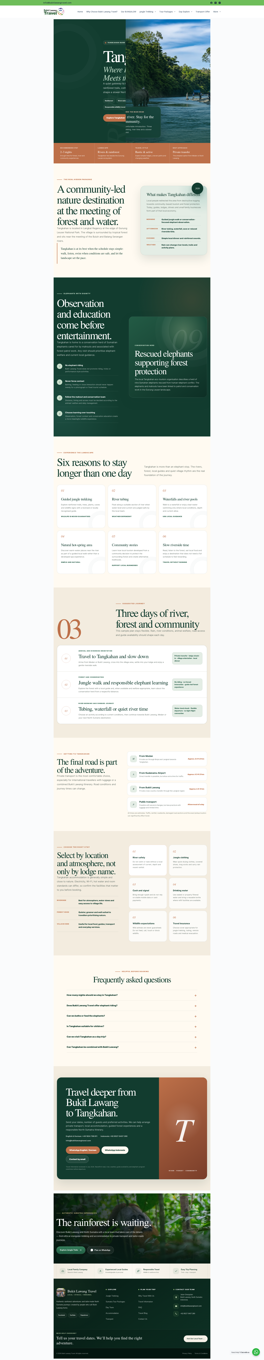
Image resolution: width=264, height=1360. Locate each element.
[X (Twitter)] (216, 3)
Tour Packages (166, 11)
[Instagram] (220, 3)
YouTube (72, 1315)
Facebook (61, 1315)
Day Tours (110, 1307)
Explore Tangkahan (116, 118)
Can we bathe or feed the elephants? (86, 1016)
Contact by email (77, 1159)
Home (80, 11)
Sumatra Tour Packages (115, 1302)
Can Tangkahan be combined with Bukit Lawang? (93, 1047)
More (215, 11)
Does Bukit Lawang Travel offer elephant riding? (92, 1005)
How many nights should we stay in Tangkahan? (92, 995)
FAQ (140, 1307)
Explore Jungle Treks (69, 1250)
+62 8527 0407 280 (187, 1314)
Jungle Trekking (146, 11)
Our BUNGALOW (128, 11)
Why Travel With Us (146, 1296)
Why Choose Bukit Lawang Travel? (102, 11)
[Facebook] (211, 3)
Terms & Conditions (201, 1353)
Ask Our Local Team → (196, 1339)
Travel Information (145, 1302)
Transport (109, 1319)
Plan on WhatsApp (102, 1250)
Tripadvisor (84, 1315)
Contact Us (142, 1319)
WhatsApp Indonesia (115, 1150)
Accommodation (112, 1313)
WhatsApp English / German (82, 1150)
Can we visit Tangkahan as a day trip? (86, 1036)
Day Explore (184, 11)
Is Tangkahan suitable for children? (85, 1026)
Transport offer (203, 11)
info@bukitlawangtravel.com (191, 1306)
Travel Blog (142, 1313)
